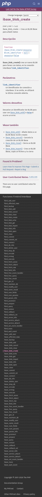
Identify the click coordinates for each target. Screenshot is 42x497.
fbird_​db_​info (9, 245)
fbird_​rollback (9, 312)
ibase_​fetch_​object (11, 398)
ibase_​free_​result (10, 412)
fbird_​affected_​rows (11, 204)
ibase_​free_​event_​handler (14, 407)
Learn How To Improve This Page (16, 167)
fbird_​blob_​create (10, 217)
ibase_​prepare (9, 437)
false (16, 55)
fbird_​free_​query (10, 276)
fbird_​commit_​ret (10, 240)
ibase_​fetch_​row (10, 401)
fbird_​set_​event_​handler (13, 326)
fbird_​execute (9, 259)
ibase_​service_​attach (12, 454)
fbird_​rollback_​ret (10, 315)
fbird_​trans (8, 329)
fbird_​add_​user (9, 201)
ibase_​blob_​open (10, 365)
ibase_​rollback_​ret (11, 448)
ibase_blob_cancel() (14, 138)
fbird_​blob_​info (10, 229)
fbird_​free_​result (10, 279)
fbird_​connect (9, 242)
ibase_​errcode (9, 387)
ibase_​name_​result (11, 423)
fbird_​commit (9, 237)
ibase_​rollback (9, 445)
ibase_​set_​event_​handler (13, 459)
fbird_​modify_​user (11, 287)
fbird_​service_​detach (12, 323)
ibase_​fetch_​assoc (11, 395)
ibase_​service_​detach (12, 457)
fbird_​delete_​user (10, 248)
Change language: (15, 15)
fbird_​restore (9, 309)
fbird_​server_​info (10, 318)
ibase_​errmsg (9, 390)
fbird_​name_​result (11, 290)
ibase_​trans (8, 462)
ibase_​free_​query (10, 409)
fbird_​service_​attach (11, 320)
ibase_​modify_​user (11, 420)
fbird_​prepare (9, 304)
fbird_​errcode (9, 254)
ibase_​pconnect (10, 434)
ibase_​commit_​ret (11, 373)
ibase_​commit (9, 370)
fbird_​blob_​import (11, 226)
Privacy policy (29, 494)
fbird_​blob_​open (10, 231)
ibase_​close (8, 368)
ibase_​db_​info (9, 379)
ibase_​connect (9, 376)
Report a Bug (20, 169)
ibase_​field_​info (10, 404)
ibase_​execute (9, 393)
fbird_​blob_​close (10, 215)
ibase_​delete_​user (11, 382)
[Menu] (38, 3)
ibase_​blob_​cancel (11, 345)
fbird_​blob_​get (9, 223)
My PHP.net (9, 488)
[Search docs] (34, 3)
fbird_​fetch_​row (10, 267)
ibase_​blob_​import (11, 359)
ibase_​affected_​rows (12, 337)
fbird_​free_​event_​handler (13, 273)
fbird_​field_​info (10, 270)
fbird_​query (8, 306)
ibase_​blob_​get (10, 356)
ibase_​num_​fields (10, 426)
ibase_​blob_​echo (10, 354)
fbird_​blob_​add (9, 209)
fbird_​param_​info (10, 298)
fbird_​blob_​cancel (11, 212)
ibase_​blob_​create (11, 351)
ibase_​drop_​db (9, 384)
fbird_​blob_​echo (10, 220)
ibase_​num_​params (11, 429)
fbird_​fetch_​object (11, 265)
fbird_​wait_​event (10, 331)
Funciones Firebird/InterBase (17, 196)
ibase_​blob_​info (10, 362)
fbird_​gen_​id (8, 281)
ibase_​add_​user (10, 334)
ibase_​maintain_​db (11, 418)
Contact (20, 488)
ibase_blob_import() (14, 149)
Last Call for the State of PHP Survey (21, 9)
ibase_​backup (9, 340)
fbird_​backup (9, 206)
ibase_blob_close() (13, 143)
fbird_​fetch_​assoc (11, 262)
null (26, 53)
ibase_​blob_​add (10, 343)
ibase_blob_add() (17, 112)
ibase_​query (8, 440)
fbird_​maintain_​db (11, 284)
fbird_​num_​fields (10, 293)
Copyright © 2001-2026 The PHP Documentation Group (17, 480)
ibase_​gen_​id (9, 415)
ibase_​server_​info (10, 451)
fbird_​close (8, 234)
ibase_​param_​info (11, 432)
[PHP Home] (6, 3)
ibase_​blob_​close (10, 348)
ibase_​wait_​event (10, 465)
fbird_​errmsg (9, 256)
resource (27, 50)
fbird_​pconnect (9, 301)
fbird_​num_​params (11, 295)
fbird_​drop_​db (9, 251)
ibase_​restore (9, 443)
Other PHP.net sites (12, 494)
